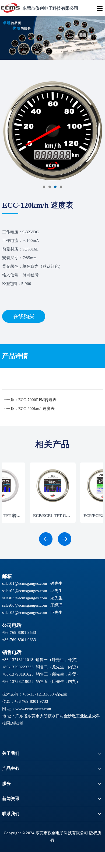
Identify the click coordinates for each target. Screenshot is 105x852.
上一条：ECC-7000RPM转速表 (29, 400)
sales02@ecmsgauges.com (24, 591)
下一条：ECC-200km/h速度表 (28, 408)
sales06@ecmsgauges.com (24, 605)
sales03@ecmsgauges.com (24, 598)
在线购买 (23, 316)
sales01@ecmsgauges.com (24, 583)
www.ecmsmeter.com (33, 709)
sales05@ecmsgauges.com (24, 612)
